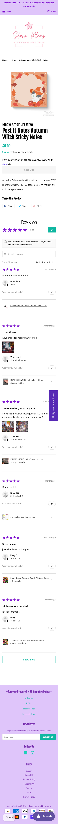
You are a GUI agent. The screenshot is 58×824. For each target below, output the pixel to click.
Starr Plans (28, 805)
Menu (8, 11)
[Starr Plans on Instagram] (32, 753)
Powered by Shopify (42, 805)
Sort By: (39, 262)
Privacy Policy (29, 796)
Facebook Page (28, 708)
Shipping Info (29, 783)
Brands (29, 788)
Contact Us (29, 775)
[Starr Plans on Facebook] (26, 753)
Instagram (29, 698)
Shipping (6, 151)
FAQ (29, 792)
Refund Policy (29, 779)
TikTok (29, 703)
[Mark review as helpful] (52, 292)
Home (5, 60)
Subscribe (48, 737)
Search (29, 770)
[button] (37, 230)
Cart (53, 11)
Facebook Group (29, 714)
